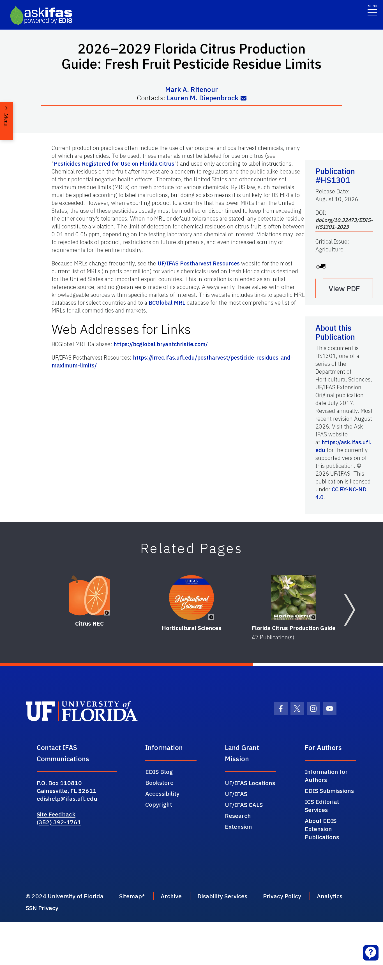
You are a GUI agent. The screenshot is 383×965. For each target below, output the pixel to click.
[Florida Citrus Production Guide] (293, 597)
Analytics (329, 896)
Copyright (158, 804)
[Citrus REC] (89, 595)
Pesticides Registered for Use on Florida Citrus (114, 163)
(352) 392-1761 (59, 822)
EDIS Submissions (329, 791)
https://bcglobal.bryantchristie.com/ (161, 344)
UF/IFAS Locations (250, 783)
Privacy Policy (282, 896)
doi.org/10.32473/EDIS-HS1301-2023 (344, 223)
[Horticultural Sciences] (191, 597)
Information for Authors (326, 776)
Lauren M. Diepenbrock (202, 98)
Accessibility (162, 793)
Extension (238, 826)
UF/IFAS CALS (244, 805)
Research (238, 816)
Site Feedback (56, 814)
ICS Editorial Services (322, 806)
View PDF (344, 288)
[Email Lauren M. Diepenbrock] (243, 98)
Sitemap (130, 896)
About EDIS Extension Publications (322, 829)
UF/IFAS (236, 794)
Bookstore (159, 782)
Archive (171, 896)
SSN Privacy (42, 908)
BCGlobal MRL (167, 302)
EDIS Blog (159, 772)
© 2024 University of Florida (64, 896)
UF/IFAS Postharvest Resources (199, 263)
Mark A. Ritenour (191, 89)
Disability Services (222, 896)
